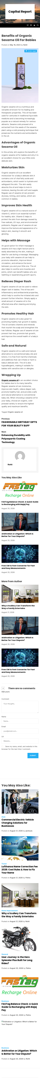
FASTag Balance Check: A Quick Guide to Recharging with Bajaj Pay (20, 503)
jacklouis (29, 831)
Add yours (6, 692)
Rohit (25, 45)
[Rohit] (20, 456)
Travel (4, 864)
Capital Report (20, 11)
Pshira (28, 878)
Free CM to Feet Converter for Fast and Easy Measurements (18, 566)
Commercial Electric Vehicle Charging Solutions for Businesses (18, 823)
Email (4, 727)
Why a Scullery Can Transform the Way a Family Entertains (18, 606)
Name (4, 717)
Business (5, 1001)
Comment (5, 699)
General (5, 954)
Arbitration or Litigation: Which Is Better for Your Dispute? (17, 535)
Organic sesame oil (15, 412)
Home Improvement (10, 911)
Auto (3, 817)
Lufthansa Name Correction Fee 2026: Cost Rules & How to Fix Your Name (20, 869)
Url (3, 737)
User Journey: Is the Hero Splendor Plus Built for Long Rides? (17, 960)
